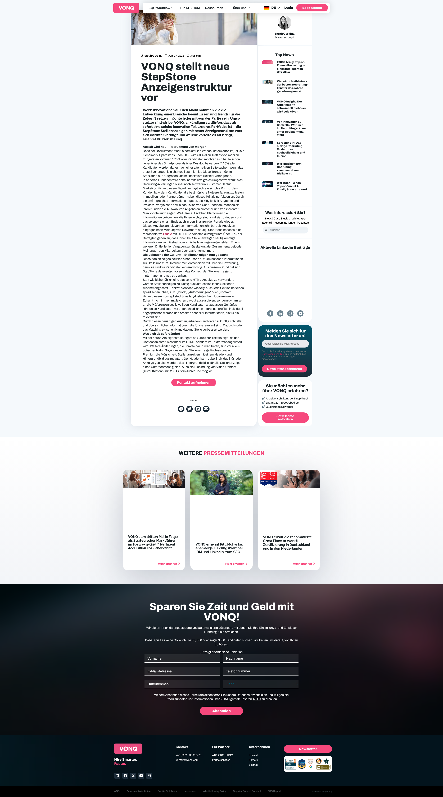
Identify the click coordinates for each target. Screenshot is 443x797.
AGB (117, 791)
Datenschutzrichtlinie (273, 354)
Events (266, 222)
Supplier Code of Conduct (247, 791)
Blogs (268, 218)
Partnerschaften (221, 760)
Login (288, 7)
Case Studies (282, 218)
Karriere (253, 760)
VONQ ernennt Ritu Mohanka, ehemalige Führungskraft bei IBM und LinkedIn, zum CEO (219, 548)
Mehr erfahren (167, 563)
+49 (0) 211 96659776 (188, 755)
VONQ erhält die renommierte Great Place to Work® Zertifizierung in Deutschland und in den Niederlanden (287, 543)
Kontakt (253, 755)
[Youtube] (300, 313)
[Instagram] (290, 313)
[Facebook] (125, 776)
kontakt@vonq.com (187, 760)
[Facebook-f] (270, 313)
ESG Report (274, 791)
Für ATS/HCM (190, 8)
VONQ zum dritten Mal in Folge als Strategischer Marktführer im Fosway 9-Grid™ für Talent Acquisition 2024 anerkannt (153, 542)
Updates (303, 222)
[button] (181, 409)
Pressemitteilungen (284, 222)
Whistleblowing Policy (214, 791)
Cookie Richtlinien (167, 791)
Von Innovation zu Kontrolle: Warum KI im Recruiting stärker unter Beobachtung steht (291, 128)
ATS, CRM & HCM (222, 755)
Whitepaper (299, 218)
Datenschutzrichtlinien (252, 695)
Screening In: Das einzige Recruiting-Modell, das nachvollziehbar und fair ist (291, 149)
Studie (167, 234)
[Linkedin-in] (280, 313)
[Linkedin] (117, 776)
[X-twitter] (133, 776)
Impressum (190, 791)
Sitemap (253, 764)
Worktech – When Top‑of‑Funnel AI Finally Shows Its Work (292, 186)
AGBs (257, 699)
